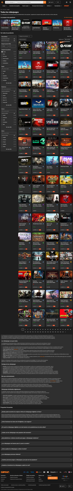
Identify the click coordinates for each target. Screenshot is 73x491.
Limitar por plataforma (5, 91)
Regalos (40, 479)
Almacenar (4, 9)
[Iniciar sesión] (66, 2)
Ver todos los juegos (68, 17)
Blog (39, 477)
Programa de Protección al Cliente (16, 479)
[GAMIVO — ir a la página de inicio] (2, 2)
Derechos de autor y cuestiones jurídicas (18, 485)
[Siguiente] (65, 332)
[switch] (15, 38)
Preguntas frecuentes (14, 477)
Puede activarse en (5, 38)
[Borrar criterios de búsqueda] (15, 2)
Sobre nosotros (3, 477)
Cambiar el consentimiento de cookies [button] (7, 487)
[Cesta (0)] (70, 2)
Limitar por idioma (4, 135)
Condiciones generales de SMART (44, 485)
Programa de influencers (30, 479)
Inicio (1, 9)
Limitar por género (4, 113)
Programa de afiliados (30, 477)
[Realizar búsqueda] (44, 2)
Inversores (3, 479)
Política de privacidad (4, 485)
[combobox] (30, 2)
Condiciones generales (32, 485)
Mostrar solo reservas (5, 40)
